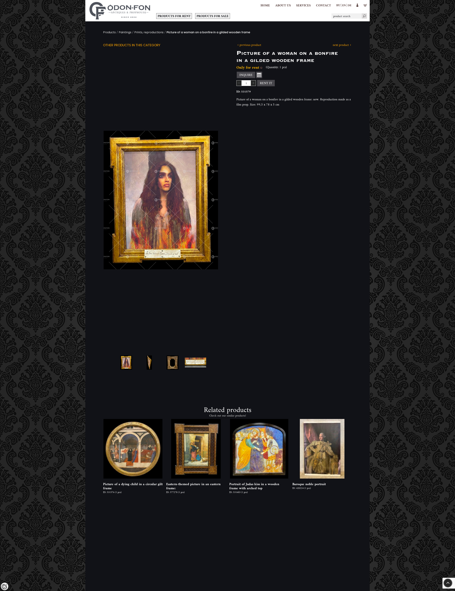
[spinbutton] (246, 83)
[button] (283, 5)
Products (109, 32)
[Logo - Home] (120, 10)
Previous (112, 200)
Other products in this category (131, 45)
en (344, 5)
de (349, 5)
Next (210, 200)
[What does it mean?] (261, 67)
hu (338, 5)
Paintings (125, 32)
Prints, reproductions (149, 32)
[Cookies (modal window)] (4, 586)
